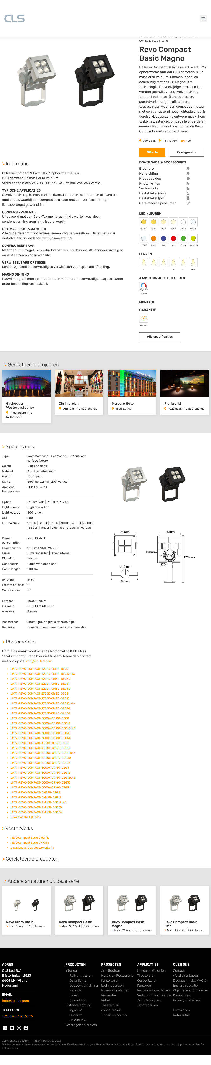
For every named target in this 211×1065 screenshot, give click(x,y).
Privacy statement (187, 1000)
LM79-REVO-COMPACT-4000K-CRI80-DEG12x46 (42, 753)
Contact (179, 971)
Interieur (71, 971)
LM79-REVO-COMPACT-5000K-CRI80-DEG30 (40, 782)
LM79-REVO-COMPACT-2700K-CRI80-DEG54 (40, 713)
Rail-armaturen (81, 975)
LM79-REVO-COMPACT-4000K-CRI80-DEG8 (39, 743)
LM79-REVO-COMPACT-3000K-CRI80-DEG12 (40, 723)
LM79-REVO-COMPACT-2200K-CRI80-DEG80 (40, 688)
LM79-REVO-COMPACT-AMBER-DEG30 (36, 807)
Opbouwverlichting (83, 985)
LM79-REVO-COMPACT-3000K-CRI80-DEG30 (40, 733)
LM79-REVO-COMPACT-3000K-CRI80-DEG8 (39, 718)
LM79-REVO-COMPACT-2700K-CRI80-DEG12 (39, 698)
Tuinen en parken (114, 1015)
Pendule (75, 990)
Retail (105, 1000)
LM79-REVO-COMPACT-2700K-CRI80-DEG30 (40, 708)
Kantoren (144, 985)
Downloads (181, 1010)
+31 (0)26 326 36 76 (17, 1016)
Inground (76, 1010)
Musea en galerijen (115, 990)
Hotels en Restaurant (117, 975)
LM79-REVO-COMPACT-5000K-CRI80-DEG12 (40, 772)
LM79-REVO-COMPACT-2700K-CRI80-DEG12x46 (42, 703)
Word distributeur (186, 975)
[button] (203, 18)
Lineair (74, 995)
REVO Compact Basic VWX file (29, 842)
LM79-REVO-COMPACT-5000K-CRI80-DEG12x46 (42, 777)
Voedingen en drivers (81, 1025)
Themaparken (147, 1005)
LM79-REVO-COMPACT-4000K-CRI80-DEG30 (40, 758)
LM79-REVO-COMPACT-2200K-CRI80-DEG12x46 (42, 674)
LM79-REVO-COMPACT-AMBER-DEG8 (35, 792)
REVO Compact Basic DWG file (29, 838)
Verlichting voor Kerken (154, 995)
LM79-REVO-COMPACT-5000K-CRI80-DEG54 (40, 787)
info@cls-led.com (38, 661)
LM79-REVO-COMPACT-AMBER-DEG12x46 (38, 802)
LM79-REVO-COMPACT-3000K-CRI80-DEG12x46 (42, 728)
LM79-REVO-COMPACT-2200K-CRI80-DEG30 (40, 679)
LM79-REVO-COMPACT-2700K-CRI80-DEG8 (39, 693)
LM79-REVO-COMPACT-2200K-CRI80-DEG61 (40, 683)
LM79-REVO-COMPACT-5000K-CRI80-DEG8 (39, 768)
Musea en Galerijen (151, 971)
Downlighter (78, 980)
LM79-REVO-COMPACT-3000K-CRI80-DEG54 (40, 738)
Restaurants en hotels (153, 990)
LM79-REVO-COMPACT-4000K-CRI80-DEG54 (40, 763)
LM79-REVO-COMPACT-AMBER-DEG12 (35, 797)
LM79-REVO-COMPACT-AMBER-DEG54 (36, 812)
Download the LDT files (25, 817)
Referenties (182, 1015)
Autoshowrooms (149, 1000)
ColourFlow (77, 1000)
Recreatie (108, 995)
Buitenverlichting (78, 1005)
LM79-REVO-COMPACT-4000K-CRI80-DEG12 (40, 748)
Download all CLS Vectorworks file (32, 847)
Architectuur (110, 971)
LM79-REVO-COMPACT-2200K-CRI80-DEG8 (39, 669)
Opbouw (75, 1015)
